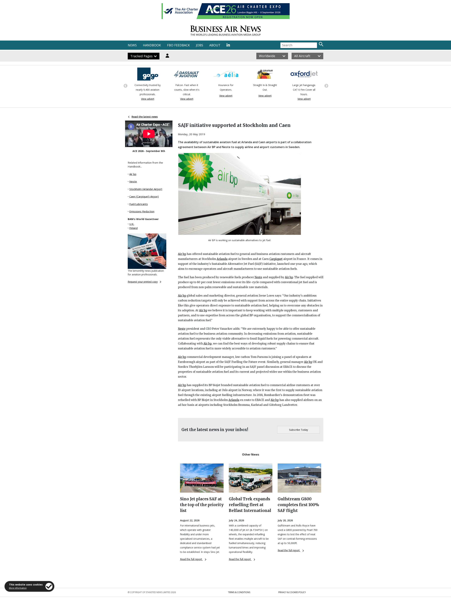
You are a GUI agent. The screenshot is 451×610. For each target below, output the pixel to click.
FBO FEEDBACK (178, 45)
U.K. (131, 224)
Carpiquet (276, 259)
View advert (147, 98)
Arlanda (222, 259)
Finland (133, 228)
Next (326, 85)
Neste (133, 181)
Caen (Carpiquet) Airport (144, 196)
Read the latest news (145, 116)
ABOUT (214, 45)
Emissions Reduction (141, 211)
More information (18, 588)
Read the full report (191, 559)
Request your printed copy (143, 281)
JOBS (199, 45)
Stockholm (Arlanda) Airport (145, 189)
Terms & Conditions (239, 592)
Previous (125, 85)
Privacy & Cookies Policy (292, 592)
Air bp (132, 174)
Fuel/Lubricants (138, 204)
